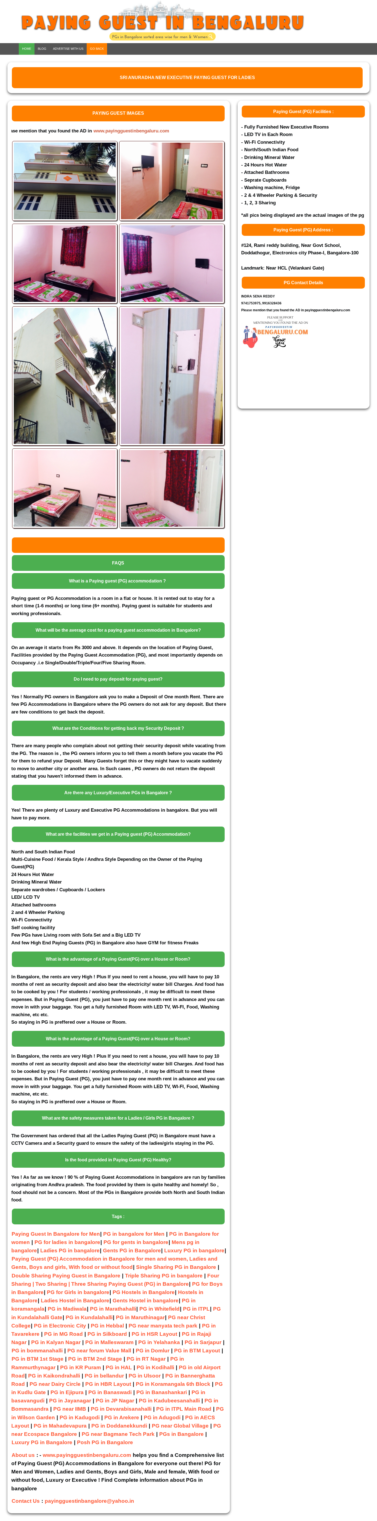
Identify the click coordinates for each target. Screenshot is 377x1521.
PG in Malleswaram (109, 1342)
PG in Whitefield (159, 1309)
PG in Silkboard (107, 1334)
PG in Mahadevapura (60, 1426)
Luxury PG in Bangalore (42, 1442)
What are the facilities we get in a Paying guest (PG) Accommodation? (118, 834)
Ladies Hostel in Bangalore (75, 1300)
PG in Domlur (152, 1350)
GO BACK (97, 48)
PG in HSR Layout (154, 1334)
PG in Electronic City (60, 1326)
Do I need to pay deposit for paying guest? (118, 679)
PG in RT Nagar (146, 1359)
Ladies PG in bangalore (70, 1250)
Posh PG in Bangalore (105, 1442)
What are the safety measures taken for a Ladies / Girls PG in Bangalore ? (118, 1118)
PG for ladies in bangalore (67, 1242)
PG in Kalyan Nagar (56, 1342)
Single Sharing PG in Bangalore (176, 1267)
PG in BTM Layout (197, 1350)
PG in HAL (119, 1367)
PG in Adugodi (162, 1417)
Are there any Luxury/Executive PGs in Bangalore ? (118, 792)
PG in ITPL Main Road (183, 1409)
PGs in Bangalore (181, 1434)
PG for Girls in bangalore (78, 1292)
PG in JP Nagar (115, 1401)
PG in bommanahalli (37, 1350)
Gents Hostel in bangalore (146, 1300)
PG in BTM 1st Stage (37, 1359)
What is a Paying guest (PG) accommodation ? (117, 581)
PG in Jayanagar (70, 1401)
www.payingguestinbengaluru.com (73, 131)
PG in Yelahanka (159, 1342)
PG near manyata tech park (163, 1326)
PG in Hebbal (107, 1326)
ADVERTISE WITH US (68, 48)
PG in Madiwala (67, 1309)
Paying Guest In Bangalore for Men (56, 1234)
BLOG (42, 48)
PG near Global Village (180, 1426)
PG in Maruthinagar (140, 1317)
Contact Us (26, 1501)
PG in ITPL (196, 1309)
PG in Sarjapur (203, 1342)
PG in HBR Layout (108, 1384)
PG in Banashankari (161, 1392)
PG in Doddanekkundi (119, 1426)
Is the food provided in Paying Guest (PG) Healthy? (118, 1159)
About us (23, 1455)
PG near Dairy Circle (55, 1384)
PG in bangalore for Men (133, 1234)
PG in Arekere (121, 1417)
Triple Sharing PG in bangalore (164, 1276)
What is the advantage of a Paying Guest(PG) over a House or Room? (118, 959)
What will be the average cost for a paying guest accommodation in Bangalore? (118, 630)
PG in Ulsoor (145, 1376)
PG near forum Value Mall (99, 1350)
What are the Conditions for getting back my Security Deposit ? (118, 728)
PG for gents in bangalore (135, 1242)
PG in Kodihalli (155, 1367)
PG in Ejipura (67, 1392)
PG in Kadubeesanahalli (169, 1401)
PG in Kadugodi (80, 1417)
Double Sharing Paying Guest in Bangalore (67, 1276)
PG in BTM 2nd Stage (95, 1359)
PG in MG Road (63, 1334)
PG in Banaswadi (110, 1392)
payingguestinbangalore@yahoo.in (89, 1501)
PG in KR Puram (80, 1367)
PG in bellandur (104, 1376)
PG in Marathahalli (113, 1309)
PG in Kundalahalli (89, 1317)
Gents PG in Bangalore (132, 1250)
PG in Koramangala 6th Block (173, 1384)
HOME (26, 48)
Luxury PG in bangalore (194, 1250)
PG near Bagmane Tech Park (118, 1434)
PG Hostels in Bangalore (144, 1292)
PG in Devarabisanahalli (121, 1409)
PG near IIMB (69, 1409)
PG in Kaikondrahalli (54, 1376)
